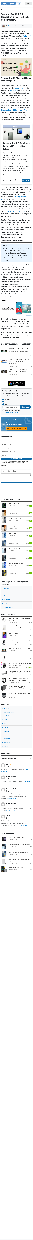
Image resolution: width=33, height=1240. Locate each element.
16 (28, 667)
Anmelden (26, 407)
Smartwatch (7, 735)
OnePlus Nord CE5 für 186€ (16, 837)
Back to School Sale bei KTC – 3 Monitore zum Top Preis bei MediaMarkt (19, 362)
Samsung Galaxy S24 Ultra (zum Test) (14, 110)
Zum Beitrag (25, 180)
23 (28, 573)
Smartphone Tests (9, 712)
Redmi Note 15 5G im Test (16, 563)
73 (28, 513)
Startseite (5, 9)
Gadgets (6, 719)
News (10, 9)
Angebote (7, 399)
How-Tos (6, 723)
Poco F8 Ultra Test (14, 541)
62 (28, 543)
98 (28, 505)
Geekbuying (7, 599)
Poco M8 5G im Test (14, 571)
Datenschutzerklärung (11, 412)
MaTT (10, 26)
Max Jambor (19, 88)
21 (28, 565)
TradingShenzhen (8, 607)
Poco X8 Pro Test (13, 556)
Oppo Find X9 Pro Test (15, 518)
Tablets (6, 727)
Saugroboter (7, 742)
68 (28, 520)
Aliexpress (6, 588)
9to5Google (14, 90)
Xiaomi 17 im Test (13, 533)
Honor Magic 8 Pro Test (15, 526)
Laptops (6, 746)
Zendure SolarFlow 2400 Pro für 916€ (19, 867)
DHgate (6, 596)
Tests (6, 402)
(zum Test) (16, 211)
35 (28, 528)
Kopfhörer (6, 731)
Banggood (6, 592)
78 (28, 558)
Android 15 (27, 36)
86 (28, 535)
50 (28, 550)
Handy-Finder (7, 716)
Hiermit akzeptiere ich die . (12, 411)
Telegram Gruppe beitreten (17, 428)
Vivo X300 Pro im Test (15, 511)
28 (31, 622)
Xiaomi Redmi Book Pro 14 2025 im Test (19, 648)
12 (31, 682)
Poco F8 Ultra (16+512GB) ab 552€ (18, 852)
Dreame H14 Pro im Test (15, 656)
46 (31, 854)
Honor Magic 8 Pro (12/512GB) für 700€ (20, 844)
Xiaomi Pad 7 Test (13, 633)
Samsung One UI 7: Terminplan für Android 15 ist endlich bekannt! (16, 146)
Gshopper (6, 603)
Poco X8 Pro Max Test (15, 548)
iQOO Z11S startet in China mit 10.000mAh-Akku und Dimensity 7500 (19, 351)
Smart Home (7, 738)
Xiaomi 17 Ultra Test (14, 503)
